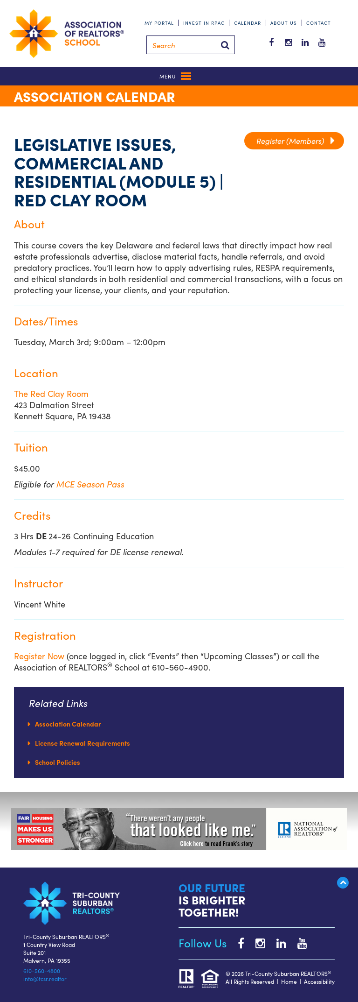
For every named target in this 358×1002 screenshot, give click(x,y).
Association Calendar (68, 723)
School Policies (57, 762)
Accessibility (319, 981)
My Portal (159, 23)
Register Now (39, 656)
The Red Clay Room (51, 393)
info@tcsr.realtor (45, 978)
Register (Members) (294, 140)
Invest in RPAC (204, 23)
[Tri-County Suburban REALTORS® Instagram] (255, 942)
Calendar (247, 23)
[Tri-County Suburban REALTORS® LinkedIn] (276, 942)
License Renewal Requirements (82, 743)
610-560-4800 (41, 970)
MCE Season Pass (90, 484)
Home (289, 981)
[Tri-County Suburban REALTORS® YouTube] (297, 942)
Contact (318, 23)
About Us (283, 23)
